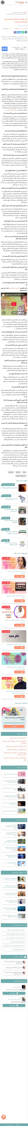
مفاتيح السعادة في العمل (6, 484)
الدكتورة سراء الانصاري (14, 288)
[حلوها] (26, 2)
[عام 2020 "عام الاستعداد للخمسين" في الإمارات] (22, 532)
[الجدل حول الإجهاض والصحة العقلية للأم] (22, 521)
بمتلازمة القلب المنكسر (11, 110)
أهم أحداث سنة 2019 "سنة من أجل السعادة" (16, 572)
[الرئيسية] (25, 12)
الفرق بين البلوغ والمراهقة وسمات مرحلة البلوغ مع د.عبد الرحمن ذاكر (15, 692)
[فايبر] (15, 32)
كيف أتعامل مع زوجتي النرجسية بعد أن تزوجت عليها (14, 759)
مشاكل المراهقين (6, 678)
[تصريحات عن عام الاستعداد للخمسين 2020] (22, 544)
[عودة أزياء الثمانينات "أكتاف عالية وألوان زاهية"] (14, 587)
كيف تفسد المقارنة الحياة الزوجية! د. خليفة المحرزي (15, 621)
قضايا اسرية (5, 607)
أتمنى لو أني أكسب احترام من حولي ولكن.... (15, 746)
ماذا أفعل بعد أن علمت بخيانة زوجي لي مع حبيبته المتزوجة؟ (14, 742)
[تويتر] (20, 32)
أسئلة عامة (16, 12)
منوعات (21, 12)
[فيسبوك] (26, 32)
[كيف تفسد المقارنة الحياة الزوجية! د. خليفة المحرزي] (14, 612)
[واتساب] (23, 32)
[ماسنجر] (18, 32)
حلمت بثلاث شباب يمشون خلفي (18, 738)
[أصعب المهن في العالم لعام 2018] (22, 488)
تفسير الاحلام (4, 507)
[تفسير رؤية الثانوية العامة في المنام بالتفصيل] (22, 510)
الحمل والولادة (4, 518)
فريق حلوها (20, 26)
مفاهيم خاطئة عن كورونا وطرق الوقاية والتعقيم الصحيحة (16, 668)
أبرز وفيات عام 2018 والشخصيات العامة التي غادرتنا (16, 14)
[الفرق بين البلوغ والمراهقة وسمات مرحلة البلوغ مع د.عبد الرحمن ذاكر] (14, 683)
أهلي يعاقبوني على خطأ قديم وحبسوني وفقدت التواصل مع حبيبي (15, 754)
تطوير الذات (5, 631)
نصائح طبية (5, 654)
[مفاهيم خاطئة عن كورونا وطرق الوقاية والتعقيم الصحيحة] (14, 659)
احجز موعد (12, 993)
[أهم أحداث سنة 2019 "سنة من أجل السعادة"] (14, 563)
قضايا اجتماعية (4, 496)
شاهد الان (18, 576)
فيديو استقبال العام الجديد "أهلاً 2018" (15, 645)
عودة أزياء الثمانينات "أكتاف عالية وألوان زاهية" (15, 597)
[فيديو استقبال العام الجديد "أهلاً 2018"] (14, 636)
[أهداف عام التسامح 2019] (22, 499)
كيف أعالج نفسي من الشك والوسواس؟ (16, 749)
